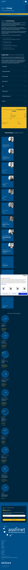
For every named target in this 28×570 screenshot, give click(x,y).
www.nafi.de (3, 442)
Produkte (2, 541)
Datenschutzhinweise (4, 284)
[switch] (11, 288)
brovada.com (3, 498)
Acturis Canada (5, 76)
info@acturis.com (3, 345)
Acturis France (5, 81)
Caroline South (5, 183)
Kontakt (2, 548)
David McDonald (6, 144)
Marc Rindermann (6, 235)
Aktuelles (2, 543)
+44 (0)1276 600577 (4, 364)
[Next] (15, 127)
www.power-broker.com (4, 480)
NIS (3, 86)
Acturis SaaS (4, 66)
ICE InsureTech (5, 91)
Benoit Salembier (6, 249)
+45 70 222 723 (3, 383)
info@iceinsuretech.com (4, 365)
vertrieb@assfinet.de (4, 460)
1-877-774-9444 (3, 479)
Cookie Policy (3, 554)
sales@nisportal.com (4, 384)
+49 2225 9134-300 (3, 459)
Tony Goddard (5, 210)
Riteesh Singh (5, 222)
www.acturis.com (3, 346)
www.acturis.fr (3, 423)
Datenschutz (3, 552)
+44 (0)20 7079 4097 (4, 328)
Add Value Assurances (6, 96)
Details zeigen (24, 291)
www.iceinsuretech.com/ (4, 366)
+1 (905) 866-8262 (3, 402)
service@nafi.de (3, 441)
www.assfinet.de (3, 461)
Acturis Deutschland (6, 71)
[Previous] (13, 127)
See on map (3, 331)
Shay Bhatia (5, 196)
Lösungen (2, 542)
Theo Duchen (5, 156)
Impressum (2, 551)
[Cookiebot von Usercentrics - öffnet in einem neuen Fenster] (24, 275)
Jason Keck (5, 263)
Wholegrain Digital (7, 566)
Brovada (3, 101)
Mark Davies (5, 169)
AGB (2, 553)
